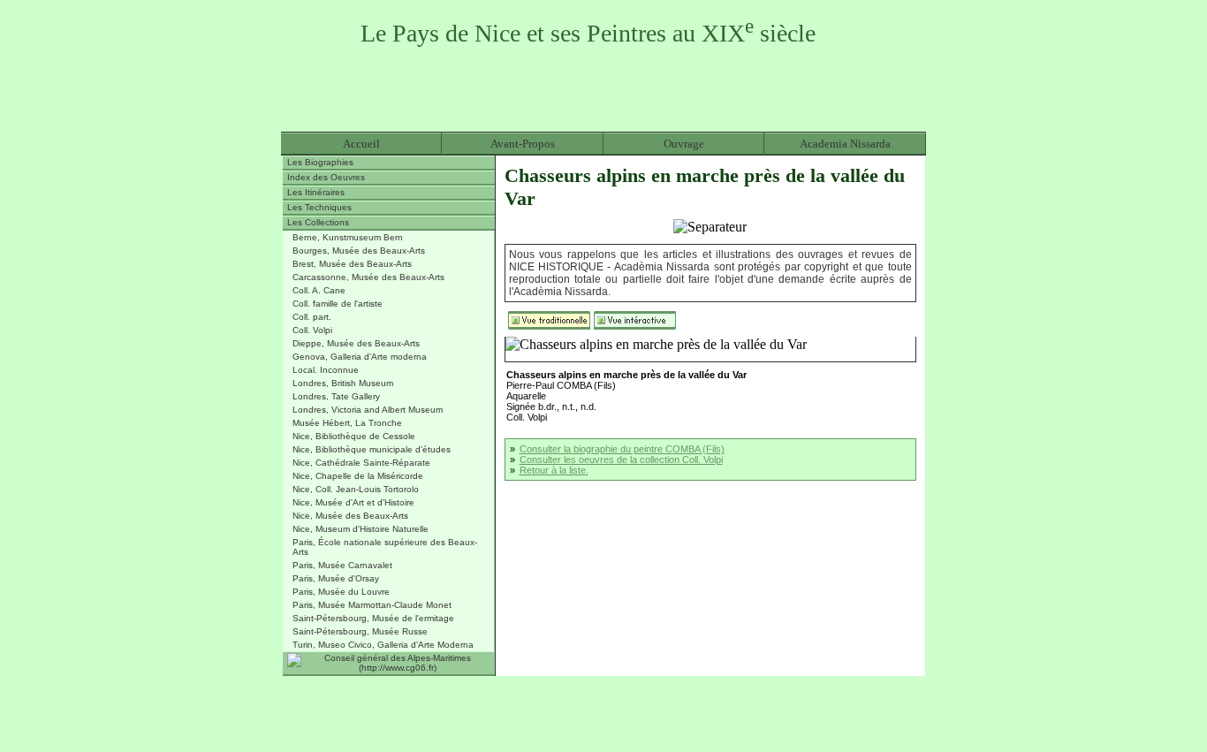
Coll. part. (311, 317)
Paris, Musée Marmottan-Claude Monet (372, 605)
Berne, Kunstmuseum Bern (347, 237)
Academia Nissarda (845, 143)
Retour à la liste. (554, 470)
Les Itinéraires (316, 192)
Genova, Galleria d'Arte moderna (359, 356)
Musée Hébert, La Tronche (347, 423)
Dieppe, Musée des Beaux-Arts (356, 343)
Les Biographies (320, 162)
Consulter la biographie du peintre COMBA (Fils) (622, 449)
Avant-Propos (522, 143)
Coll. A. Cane (318, 290)
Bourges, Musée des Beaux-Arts (358, 250)
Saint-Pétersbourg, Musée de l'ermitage (373, 618)
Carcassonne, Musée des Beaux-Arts (368, 277)
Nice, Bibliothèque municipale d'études (371, 449)
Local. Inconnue (325, 370)
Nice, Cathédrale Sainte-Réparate (361, 462)
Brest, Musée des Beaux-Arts (352, 264)
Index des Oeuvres (326, 177)
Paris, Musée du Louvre (341, 591)
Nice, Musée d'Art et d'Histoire (353, 502)
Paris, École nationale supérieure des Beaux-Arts (384, 547)
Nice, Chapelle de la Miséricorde (357, 476)
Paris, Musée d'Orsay (335, 578)
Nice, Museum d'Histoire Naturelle (360, 529)
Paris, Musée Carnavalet (342, 565)
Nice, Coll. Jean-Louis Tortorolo (355, 489)
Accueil (361, 143)
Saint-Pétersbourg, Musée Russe (360, 631)
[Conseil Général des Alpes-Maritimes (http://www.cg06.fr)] (389, 663)
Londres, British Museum (342, 383)
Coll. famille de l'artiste (337, 303)
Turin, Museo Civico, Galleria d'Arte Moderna (383, 644)
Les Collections (318, 222)
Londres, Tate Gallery (336, 396)
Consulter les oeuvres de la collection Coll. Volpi (621, 459)
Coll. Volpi (312, 330)
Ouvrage (684, 143)
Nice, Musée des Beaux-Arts (350, 515)
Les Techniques (319, 207)
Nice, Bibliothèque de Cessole (353, 436)
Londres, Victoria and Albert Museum (367, 409)
